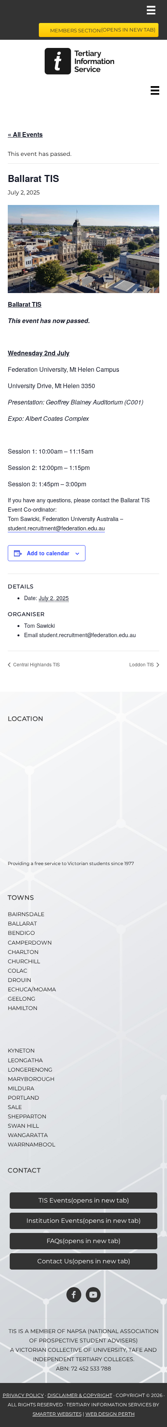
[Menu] (151, 10)
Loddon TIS (142, 664)
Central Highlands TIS (36, 664)
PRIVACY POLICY (23, 1395)
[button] (74, 1295)
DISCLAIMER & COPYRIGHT (79, 1395)
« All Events (25, 134)
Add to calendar (48, 553)
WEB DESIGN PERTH (110, 1414)
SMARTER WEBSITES (57, 1414)
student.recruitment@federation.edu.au (56, 528)
